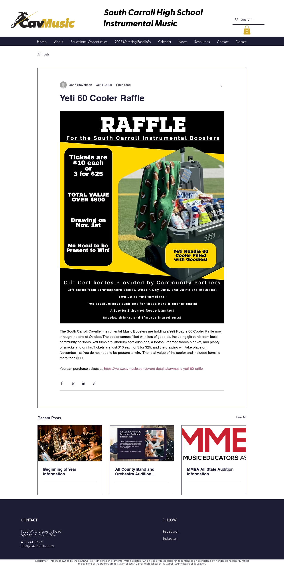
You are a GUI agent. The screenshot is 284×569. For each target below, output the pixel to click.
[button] (247, 30)
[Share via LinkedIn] (83, 383)
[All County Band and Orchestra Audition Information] (142, 443)
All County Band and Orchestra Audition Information (134, 471)
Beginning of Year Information (59, 471)
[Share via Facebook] (62, 383)
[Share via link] (94, 383)
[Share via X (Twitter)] (73, 383)
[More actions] (221, 85)
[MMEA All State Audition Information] (214, 443)
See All (241, 417)
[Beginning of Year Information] (70, 443)
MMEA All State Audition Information (210, 471)
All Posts (43, 54)
